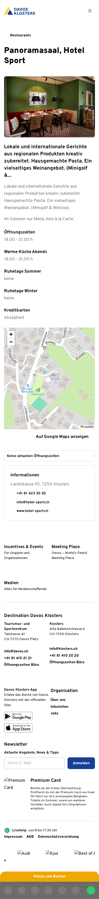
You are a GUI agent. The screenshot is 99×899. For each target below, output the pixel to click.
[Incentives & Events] (6, 539)
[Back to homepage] (19, 11)
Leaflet (89, 427)
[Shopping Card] (76, 11)
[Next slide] (88, 130)
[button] (49, 378)
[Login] (63, 11)
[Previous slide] (76, 130)
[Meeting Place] (54, 539)
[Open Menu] (90, 11)
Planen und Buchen (50, 876)
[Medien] (6, 575)
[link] (6, 678)
